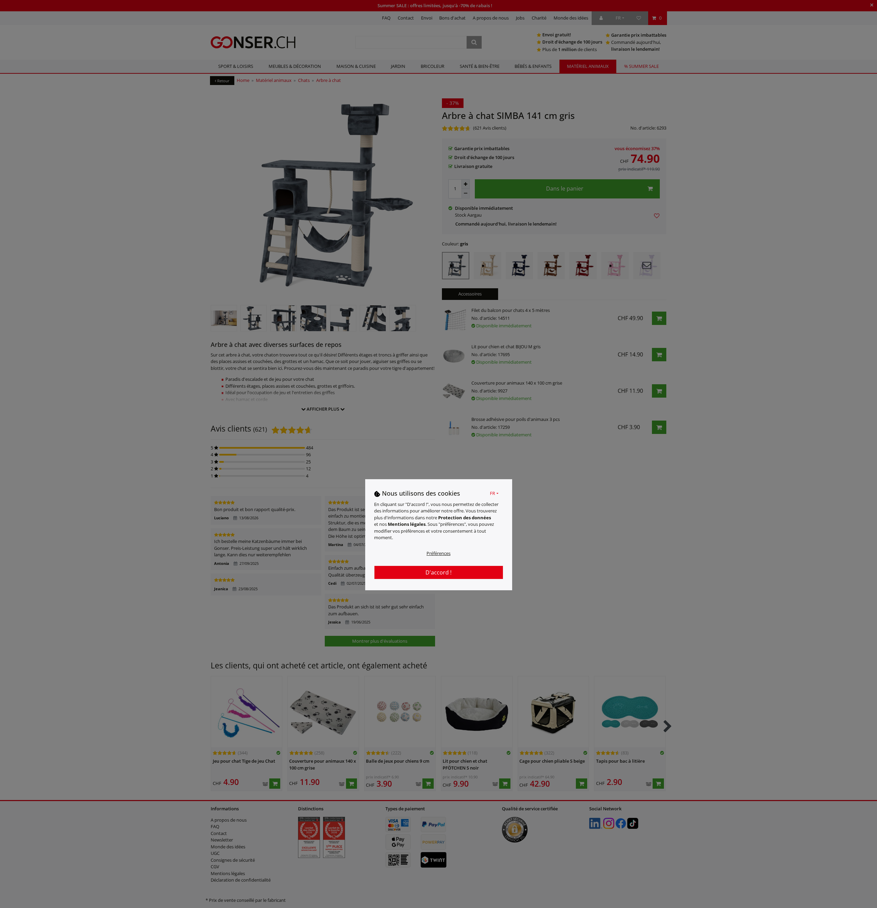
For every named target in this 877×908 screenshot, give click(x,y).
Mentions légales (406, 524)
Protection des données (464, 517)
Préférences (438, 553)
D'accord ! (438, 572)
